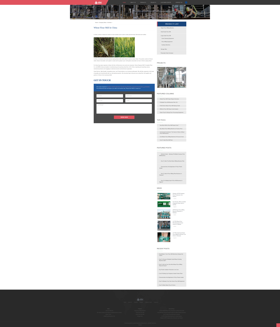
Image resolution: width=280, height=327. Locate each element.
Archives (109, 22)
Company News (102, 22)
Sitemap (140, 324)
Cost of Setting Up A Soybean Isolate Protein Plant (170, 273)
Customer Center (166, 2)
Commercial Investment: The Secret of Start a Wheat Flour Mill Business (172, 132)
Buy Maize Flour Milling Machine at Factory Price (171, 128)
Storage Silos (163, 49)
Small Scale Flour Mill (165, 31)
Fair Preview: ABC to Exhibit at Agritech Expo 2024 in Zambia (179, 203)
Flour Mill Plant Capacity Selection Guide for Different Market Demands (171, 312)
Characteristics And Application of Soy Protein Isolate (170, 167)
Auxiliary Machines (166, 44)
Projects (153, 2)
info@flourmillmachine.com (109, 316)
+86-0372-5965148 (109, 310)
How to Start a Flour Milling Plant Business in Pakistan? (170, 174)
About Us (133, 2)
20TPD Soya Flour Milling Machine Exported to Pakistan (178, 211)
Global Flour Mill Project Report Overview (169, 99)
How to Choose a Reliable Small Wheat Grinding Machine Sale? (170, 260)
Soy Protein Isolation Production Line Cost (168, 269)
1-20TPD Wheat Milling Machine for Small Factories (171, 316)
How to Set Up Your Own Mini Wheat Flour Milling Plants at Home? (170, 265)
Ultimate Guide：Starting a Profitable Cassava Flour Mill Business (172, 154)
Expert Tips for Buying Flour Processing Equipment (171, 112)
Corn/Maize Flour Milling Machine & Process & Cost (172, 136)
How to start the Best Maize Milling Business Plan (172, 161)
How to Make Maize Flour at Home (167, 285)
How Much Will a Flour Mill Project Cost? (169, 125)
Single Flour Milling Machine (167, 27)
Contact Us (179, 2)
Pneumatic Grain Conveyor (166, 53)
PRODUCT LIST (172, 24)
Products (143, 2)
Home (124, 2)
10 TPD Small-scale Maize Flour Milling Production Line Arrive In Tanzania (179, 234)
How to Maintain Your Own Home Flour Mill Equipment (171, 281)
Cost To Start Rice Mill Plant (166, 140)
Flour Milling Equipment (167, 41)
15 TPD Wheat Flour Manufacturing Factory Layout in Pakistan (178, 223)
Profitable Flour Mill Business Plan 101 (169, 102)
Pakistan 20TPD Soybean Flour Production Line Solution (178, 195)
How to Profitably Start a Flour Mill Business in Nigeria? (170, 181)
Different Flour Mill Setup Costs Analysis (169, 109)
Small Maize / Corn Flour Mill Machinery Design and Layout (171, 254)
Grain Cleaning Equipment (168, 38)
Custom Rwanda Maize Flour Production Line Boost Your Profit (171, 310)
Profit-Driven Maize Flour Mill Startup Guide (170, 105)
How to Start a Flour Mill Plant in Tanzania (171, 314)
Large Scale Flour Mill (165, 35)
